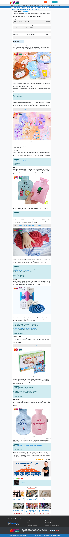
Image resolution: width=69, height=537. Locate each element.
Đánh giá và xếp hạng (47, 535)
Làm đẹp (31, 5)
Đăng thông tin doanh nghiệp (32, 525)
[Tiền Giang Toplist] (14, 2)
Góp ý (28, 522)
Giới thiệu (36, 535)
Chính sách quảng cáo (49, 522)
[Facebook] (51, 530)
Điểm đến (53, 5)
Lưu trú (23, 5)
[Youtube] (56, 530)
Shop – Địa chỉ (36, 5)
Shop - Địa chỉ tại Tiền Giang (20, 7)
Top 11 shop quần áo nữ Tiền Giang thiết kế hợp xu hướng (31, 511)
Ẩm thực (11, 5)
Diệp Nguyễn (15, 11)
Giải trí (42, 5)
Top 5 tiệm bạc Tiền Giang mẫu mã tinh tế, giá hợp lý (44, 499)
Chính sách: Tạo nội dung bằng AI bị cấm (52, 525)
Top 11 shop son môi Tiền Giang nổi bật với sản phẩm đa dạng (31, 499)
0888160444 (13, 523)
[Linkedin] (54, 530)
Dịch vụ (15, 5)
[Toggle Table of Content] (22, 41)
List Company (54, 2)
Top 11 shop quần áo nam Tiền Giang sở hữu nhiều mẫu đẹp (18, 511)
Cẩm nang (58, 5)
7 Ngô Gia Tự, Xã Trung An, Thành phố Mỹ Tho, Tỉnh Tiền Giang (25, 328)
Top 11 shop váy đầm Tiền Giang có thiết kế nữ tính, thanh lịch (18, 499)
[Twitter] (53, 530)
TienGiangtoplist (11, 7)
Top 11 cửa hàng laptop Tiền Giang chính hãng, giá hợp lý (44, 511)
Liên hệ (28, 520)
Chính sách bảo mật (48, 520)
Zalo (17, 523)
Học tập (27, 5)
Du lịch (19, 5)
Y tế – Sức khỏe (47, 5)
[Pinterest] (58, 530)
